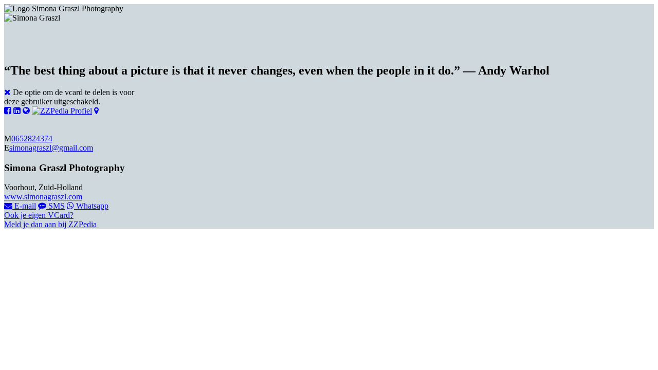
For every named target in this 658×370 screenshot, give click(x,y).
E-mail (24, 205)
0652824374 (31, 138)
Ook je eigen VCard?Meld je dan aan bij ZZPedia (50, 220)
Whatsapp (91, 205)
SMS (55, 205)
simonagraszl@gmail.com (51, 147)
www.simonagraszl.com (43, 196)
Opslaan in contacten (46, 120)
